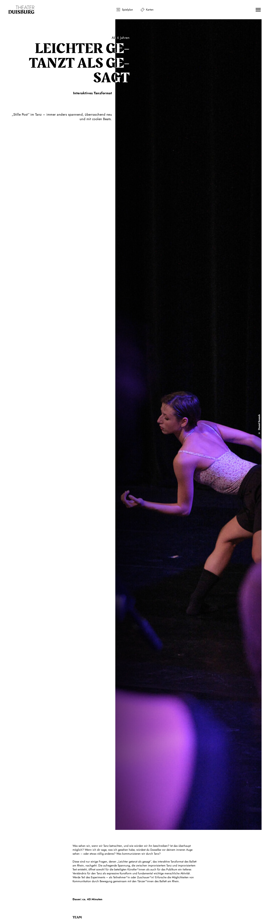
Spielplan (127, 10)
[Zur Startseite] (21, 9)
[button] (258, 9)
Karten (150, 10)
